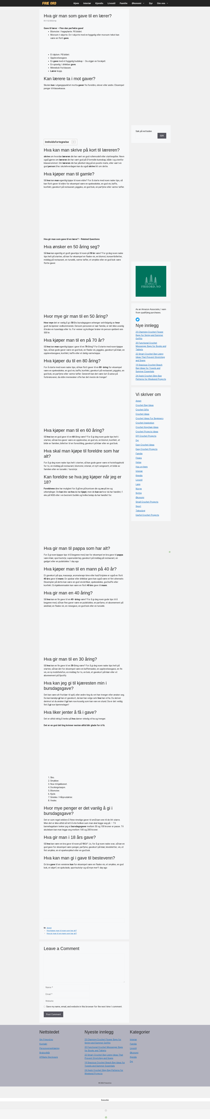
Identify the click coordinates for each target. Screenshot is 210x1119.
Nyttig (139, 493)
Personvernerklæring (49, 1048)
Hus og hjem (142, 466)
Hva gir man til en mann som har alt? (62, 933)
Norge (139, 488)
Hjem (76, 3)
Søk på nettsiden (144, 131)
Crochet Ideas (142, 414)
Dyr (151, 3)
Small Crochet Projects (147, 502)
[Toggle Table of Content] (72, 142)
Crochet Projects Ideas (147, 431)
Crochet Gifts (142, 409)
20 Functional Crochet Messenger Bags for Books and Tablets (151, 346)
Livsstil (111, 3)
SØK (162, 135)
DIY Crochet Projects (146, 436)
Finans (139, 458)
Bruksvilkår (44, 1052)
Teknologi (140, 510)
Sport (138, 506)
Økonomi (136, 3)
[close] (106, 1110)
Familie (123, 3)
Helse (138, 462)
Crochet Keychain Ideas (147, 427)
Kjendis (99, 3)
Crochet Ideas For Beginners (149, 418)
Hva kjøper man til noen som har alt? (62, 930)
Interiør (87, 3)
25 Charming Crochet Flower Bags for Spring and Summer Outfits (149, 335)
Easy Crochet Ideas (145, 444)
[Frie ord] (49, 3)
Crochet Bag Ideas (145, 405)
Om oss (161, 3)
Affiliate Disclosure (48, 1057)
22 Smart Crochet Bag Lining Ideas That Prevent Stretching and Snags (150, 357)
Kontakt (43, 1044)
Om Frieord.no (46, 1039)
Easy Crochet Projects (146, 449)
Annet (49, 928)
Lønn (138, 484)
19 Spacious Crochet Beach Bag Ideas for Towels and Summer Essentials (149, 368)
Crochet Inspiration (145, 422)
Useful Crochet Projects (147, 515)
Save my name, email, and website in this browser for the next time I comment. (84, 1006)
